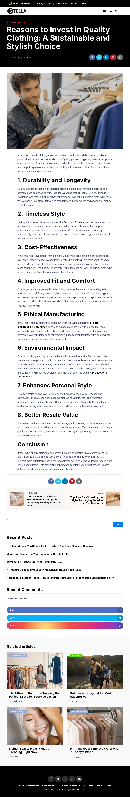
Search (10, 519)
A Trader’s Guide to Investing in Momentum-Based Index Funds (44, 569)
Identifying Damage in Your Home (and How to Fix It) (61, 3)
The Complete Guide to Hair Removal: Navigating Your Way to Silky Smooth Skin (43, 501)
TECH (99, 785)
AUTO (65, 785)
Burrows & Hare (73, 222)
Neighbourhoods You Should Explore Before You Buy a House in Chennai (50, 546)
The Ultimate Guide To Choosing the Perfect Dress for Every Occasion (34, 694)
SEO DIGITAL (88, 785)
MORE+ (108, 785)
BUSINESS (75, 785)
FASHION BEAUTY (17, 22)
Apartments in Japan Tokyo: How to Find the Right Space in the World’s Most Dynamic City (60, 577)
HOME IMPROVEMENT (29, 785)
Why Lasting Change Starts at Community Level (35, 562)
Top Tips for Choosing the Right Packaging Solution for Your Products (86, 500)
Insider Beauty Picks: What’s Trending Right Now (29, 750)
